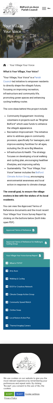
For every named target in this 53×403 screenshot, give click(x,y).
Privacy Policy (10, 398)
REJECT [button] (20, 394)
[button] (45, 8)
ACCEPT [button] (9, 394)
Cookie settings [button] (32, 394)
